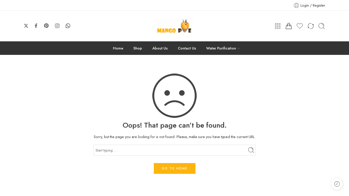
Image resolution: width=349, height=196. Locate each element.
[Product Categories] (277, 26)
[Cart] (288, 26)
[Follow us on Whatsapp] (68, 26)
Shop (137, 48)
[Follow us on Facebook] (36, 25)
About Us (160, 48)
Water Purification (221, 48)
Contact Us (187, 48)
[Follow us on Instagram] (57, 26)
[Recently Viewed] (337, 184)
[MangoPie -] (174, 26)
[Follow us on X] (26, 25)
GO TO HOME (175, 168)
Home (118, 48)
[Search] (321, 26)
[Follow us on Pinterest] (46, 26)
